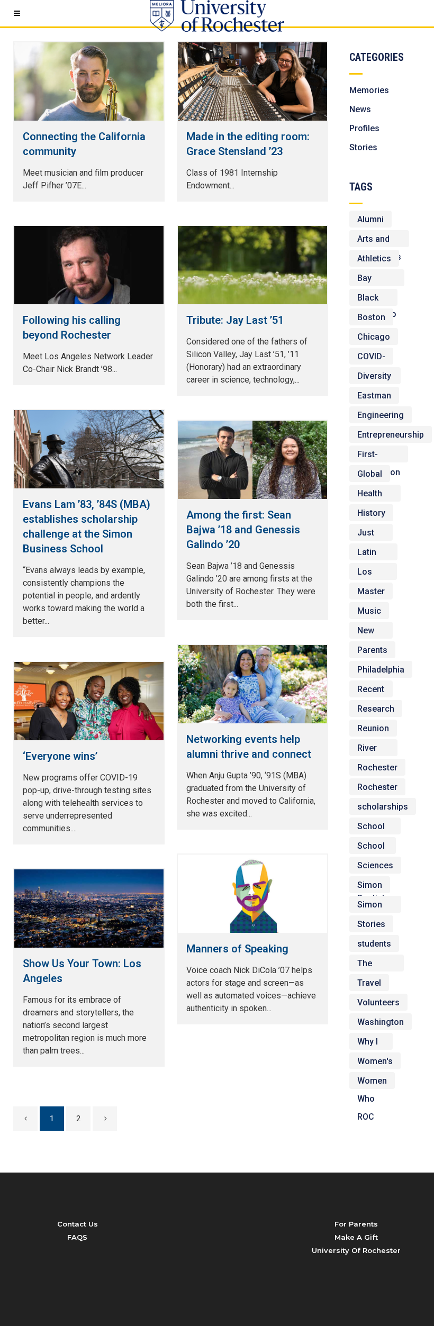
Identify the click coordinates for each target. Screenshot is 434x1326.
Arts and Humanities (379, 240)
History (371, 513)
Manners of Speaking (237, 948)
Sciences (375, 865)
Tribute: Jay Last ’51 (235, 320)
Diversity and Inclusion (375, 377)
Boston (371, 317)
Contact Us (77, 1224)
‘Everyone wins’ (60, 756)
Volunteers (378, 1002)
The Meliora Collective (376, 964)
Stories (363, 147)
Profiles (364, 128)
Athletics (374, 258)
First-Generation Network (378, 455)
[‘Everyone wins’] (89, 701)
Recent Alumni (370, 690)
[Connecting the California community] (89, 81)
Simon (369, 885)
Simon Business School (375, 906)
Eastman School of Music (374, 397)
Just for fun (371, 534)
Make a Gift (356, 1237)
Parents (372, 650)
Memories (369, 90)
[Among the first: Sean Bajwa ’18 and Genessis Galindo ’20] (252, 460)
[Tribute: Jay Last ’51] (252, 265)
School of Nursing (372, 847)
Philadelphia (380, 670)
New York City (366, 632)
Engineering (380, 415)
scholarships (382, 807)
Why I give (367, 1043)
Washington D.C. (380, 1023)
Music (369, 611)
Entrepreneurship (390, 435)
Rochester (377, 767)
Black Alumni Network (373, 299)
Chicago (373, 337)
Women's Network (375, 1062)
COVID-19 (371, 358)
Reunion (373, 728)
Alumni (370, 219)
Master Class (371, 593)
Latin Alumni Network (373, 553)
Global (369, 474)
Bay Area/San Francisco (376, 279)
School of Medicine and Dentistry (375, 827)
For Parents (356, 1224)
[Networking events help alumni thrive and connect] (252, 684)
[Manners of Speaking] (252, 894)
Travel (369, 983)
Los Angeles (373, 573)
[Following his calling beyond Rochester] (89, 265)
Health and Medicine (375, 495)
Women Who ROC (372, 1082)
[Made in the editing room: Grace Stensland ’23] (252, 81)
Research (375, 709)
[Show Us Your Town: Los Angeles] (89, 908)
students (374, 944)
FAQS (77, 1237)
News (360, 109)
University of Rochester (356, 1250)
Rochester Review (377, 788)
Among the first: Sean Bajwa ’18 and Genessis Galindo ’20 (243, 529)
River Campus (373, 749)
